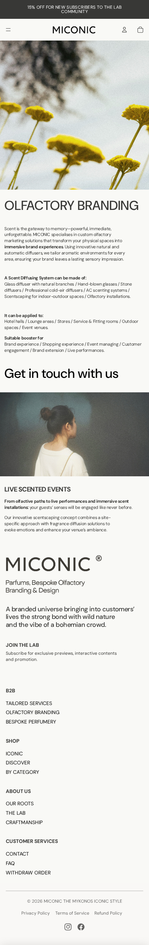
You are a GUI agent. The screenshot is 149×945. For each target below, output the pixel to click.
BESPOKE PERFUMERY (31, 721)
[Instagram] (68, 927)
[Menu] (8, 29)
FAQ (10, 863)
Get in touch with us (61, 373)
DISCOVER (18, 762)
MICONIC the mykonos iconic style (83, 901)
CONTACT (17, 854)
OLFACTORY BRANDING (33, 712)
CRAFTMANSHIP (24, 822)
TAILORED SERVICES (29, 703)
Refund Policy (108, 913)
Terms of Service (72, 913)
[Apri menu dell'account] (124, 30)
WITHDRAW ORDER (28, 872)
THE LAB (15, 813)
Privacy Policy (35, 913)
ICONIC (14, 753)
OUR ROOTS (20, 803)
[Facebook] (81, 927)
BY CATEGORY (22, 772)
